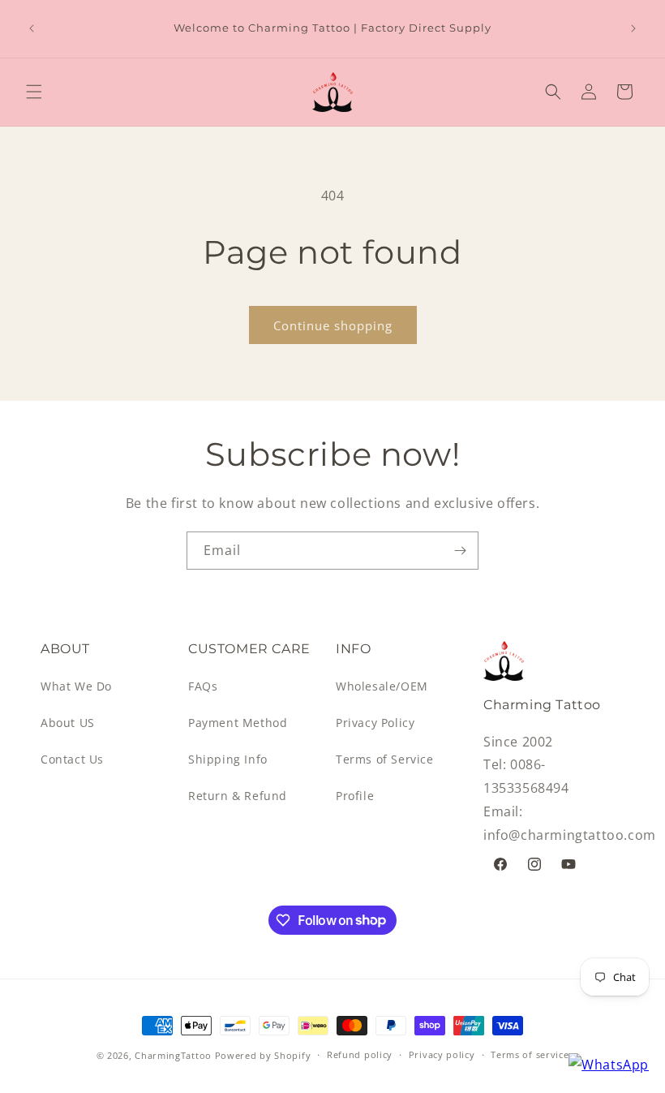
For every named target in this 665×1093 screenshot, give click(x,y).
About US (68, 722)
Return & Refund (237, 795)
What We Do (76, 686)
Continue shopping (333, 325)
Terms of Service (385, 759)
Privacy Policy (375, 722)
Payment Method (237, 722)
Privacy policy (442, 1054)
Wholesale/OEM (382, 686)
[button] (34, 92)
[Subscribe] (460, 550)
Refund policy (360, 1054)
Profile (355, 795)
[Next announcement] (633, 28)
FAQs (202, 686)
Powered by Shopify (263, 1055)
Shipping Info (228, 759)
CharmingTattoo (173, 1055)
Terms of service (529, 1054)
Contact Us (72, 759)
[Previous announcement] (31, 28)
